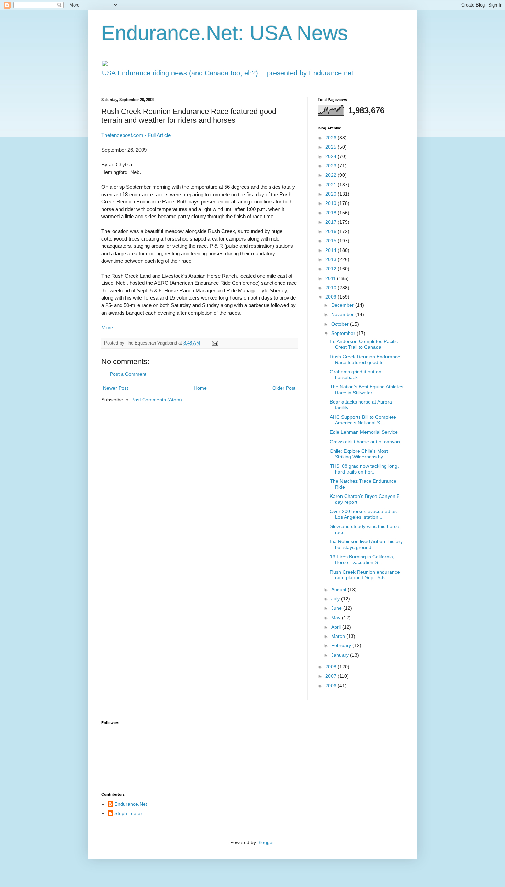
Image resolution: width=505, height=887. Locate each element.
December (343, 305)
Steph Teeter (128, 813)
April (336, 627)
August (339, 589)
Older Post (283, 388)
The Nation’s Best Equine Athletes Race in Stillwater (366, 389)
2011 (331, 278)
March (338, 636)
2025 (331, 147)
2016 (331, 231)
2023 (331, 165)
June (337, 608)
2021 (331, 184)
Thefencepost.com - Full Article (136, 135)
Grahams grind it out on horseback (355, 374)
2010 (331, 287)
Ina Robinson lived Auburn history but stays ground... (366, 544)
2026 (331, 137)
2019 (331, 203)
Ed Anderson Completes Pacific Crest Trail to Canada (364, 344)
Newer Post (115, 388)
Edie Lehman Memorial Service (364, 432)
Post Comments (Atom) (156, 399)
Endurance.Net (130, 804)
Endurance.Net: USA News (224, 33)
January (340, 655)
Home (200, 388)
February (341, 645)
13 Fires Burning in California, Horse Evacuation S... (362, 559)
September (344, 333)
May (336, 617)
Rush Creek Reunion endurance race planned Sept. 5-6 (365, 575)
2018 (331, 212)
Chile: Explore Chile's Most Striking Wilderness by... (359, 453)
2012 (331, 268)
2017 (331, 222)
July (336, 599)
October (340, 324)
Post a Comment (128, 374)
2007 (331, 676)
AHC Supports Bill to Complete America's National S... (363, 419)
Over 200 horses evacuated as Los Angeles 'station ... (363, 514)
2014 (331, 250)
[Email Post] (215, 343)
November (343, 314)
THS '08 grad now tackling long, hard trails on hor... (364, 469)
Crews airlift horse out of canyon (365, 441)
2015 (331, 240)
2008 (331, 666)
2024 (331, 156)
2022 (331, 175)
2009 (331, 297)
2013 (331, 259)
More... (109, 327)
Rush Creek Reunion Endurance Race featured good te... (365, 359)
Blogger (265, 842)
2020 (331, 194)
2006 (331, 685)
